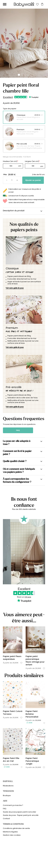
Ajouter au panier (33, 180)
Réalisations (8, 786)
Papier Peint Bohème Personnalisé (32, 714)
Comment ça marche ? (13, 805)
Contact (6, 818)
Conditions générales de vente (16, 828)
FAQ (18, 430)
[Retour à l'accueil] (24, 4)
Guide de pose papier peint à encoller (19, 812)
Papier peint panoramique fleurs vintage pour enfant (35, 660)
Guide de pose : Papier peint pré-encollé (20, 815)
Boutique (7, 795)
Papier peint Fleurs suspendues (12, 657)
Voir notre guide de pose (15, 288)
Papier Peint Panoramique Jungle (32, 761)
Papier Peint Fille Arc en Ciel (11, 759)
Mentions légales (10, 832)
